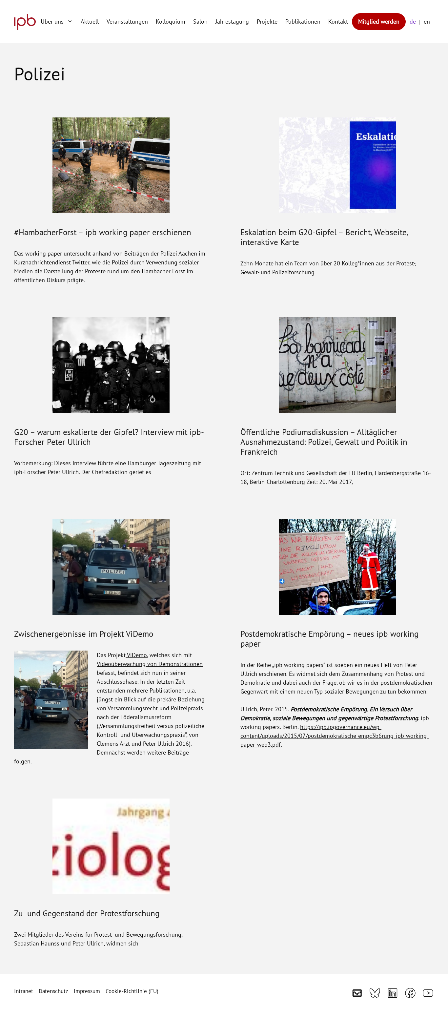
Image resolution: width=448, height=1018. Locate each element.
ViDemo (136, 655)
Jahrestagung (232, 21)
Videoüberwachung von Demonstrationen (150, 664)
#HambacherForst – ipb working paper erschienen (102, 232)
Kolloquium (170, 21)
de (413, 21)
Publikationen (302, 21)
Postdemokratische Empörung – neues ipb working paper (329, 639)
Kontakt (338, 21)
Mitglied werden (378, 21)
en (427, 21)
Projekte (267, 21)
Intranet (23, 991)
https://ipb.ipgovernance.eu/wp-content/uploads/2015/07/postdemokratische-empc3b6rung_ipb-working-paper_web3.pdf (334, 735)
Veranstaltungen (127, 21)
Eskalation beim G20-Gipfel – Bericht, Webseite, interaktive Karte (324, 237)
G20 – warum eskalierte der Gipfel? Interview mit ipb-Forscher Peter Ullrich (109, 437)
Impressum (87, 991)
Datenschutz (53, 991)
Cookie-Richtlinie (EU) (132, 991)
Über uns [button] (52, 21)
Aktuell (90, 21)
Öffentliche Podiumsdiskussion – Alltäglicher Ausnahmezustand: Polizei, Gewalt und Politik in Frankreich (323, 442)
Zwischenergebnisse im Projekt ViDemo (83, 634)
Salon (200, 21)
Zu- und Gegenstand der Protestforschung (86, 913)
